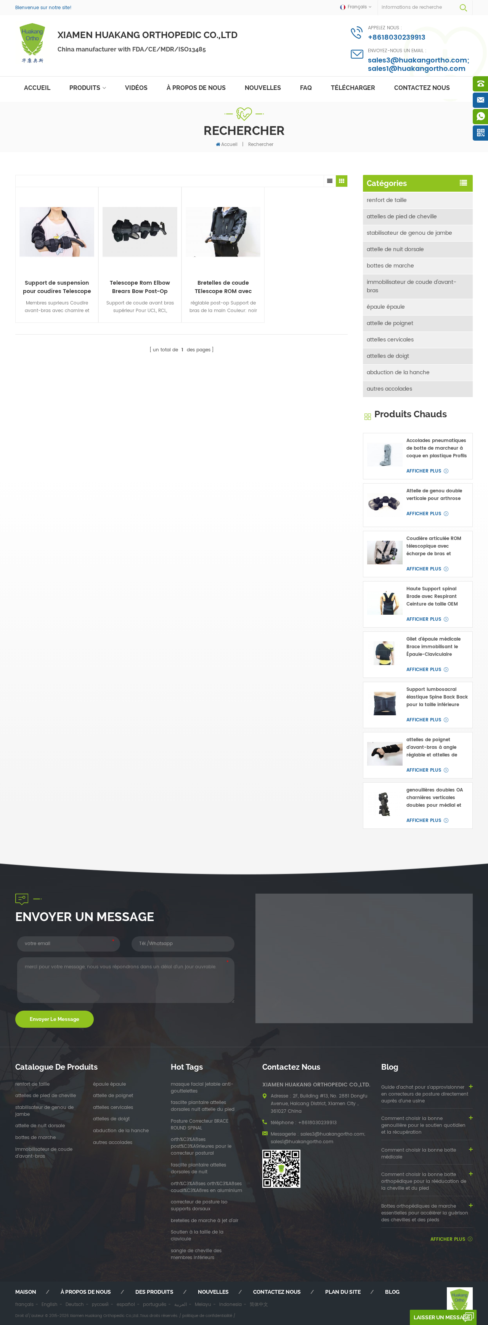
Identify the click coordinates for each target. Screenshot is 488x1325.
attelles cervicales (390, 339)
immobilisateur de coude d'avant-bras (411, 286)
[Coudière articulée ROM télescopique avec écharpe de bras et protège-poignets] (385, 552)
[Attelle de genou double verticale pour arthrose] (385, 505)
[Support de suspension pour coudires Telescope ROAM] (56, 232)
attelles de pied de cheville (402, 216)
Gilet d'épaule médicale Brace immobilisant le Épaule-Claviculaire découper (433, 647)
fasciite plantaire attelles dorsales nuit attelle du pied (202, 1106)
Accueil (37, 87)
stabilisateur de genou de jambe (409, 233)
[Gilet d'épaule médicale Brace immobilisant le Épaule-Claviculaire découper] (385, 653)
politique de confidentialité (207, 1316)
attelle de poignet (390, 323)
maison (25, 1292)
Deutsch (75, 1304)
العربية (180, 1304)
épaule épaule (386, 307)
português (154, 1304)
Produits (84, 87)
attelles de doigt (388, 356)
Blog (392, 1292)
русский (100, 1304)
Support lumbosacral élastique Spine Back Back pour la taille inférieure (437, 697)
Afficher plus (423, 471)
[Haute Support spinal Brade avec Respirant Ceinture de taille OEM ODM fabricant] (385, 603)
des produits (154, 1292)
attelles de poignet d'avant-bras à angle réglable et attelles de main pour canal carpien (435, 747)
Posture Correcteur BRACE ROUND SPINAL (199, 1125)
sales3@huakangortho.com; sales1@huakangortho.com (418, 64)
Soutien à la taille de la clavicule (197, 1236)
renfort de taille (387, 200)
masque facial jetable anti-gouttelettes (202, 1088)
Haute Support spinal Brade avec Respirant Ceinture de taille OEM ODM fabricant (432, 596)
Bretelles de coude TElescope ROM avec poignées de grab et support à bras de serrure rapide (223, 287)
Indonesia (230, 1304)
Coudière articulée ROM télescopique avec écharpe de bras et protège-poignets (433, 546)
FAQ (306, 87)
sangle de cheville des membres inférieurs (196, 1254)
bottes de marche (390, 265)
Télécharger (353, 87)
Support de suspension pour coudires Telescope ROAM (57, 287)
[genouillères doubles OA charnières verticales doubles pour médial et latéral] (385, 804)
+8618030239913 (396, 37)
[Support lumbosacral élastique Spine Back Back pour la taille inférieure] (385, 703)
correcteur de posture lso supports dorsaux (199, 1206)
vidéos (136, 87)
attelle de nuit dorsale (395, 249)
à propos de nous (196, 87)
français (24, 1304)
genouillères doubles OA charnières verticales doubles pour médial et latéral (434, 798)
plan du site (343, 1292)
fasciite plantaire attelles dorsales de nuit (198, 1169)
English (50, 1304)
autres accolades (389, 389)
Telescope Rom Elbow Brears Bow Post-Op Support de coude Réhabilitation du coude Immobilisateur (140, 287)
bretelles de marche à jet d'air (204, 1221)
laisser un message (442, 1317)
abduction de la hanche (398, 372)
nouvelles (263, 87)
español (126, 1304)
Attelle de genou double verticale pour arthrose (434, 494)
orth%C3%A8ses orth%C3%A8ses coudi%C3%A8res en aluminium (206, 1187)
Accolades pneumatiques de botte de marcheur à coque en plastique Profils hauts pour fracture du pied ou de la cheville (436, 448)
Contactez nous (422, 87)
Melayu (203, 1304)
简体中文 (259, 1304)
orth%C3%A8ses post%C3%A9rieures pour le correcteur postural (201, 1146)
